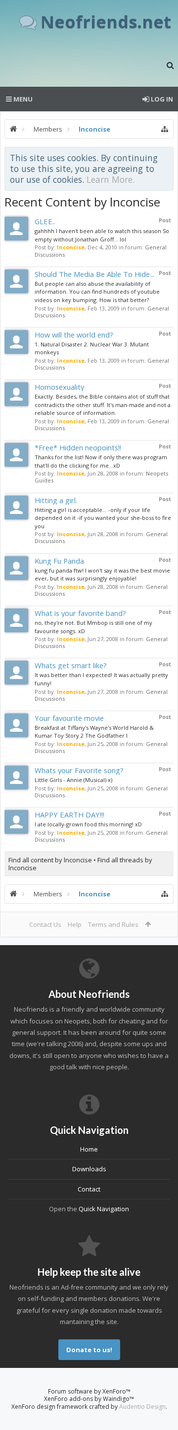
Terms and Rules (113, 924)
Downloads (89, 1168)
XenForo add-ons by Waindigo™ (89, 1399)
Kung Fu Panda (59, 561)
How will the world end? (74, 335)
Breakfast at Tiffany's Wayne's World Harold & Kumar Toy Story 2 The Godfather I (94, 732)
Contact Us (45, 924)
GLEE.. (45, 221)
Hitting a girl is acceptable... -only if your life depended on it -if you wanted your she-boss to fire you (103, 518)
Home (89, 1149)
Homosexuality (59, 387)
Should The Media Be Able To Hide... (94, 274)
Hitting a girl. (56, 500)
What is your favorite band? (80, 613)
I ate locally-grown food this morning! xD (88, 824)
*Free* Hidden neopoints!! (78, 447)
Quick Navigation (104, 1208)
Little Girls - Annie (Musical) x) (73, 779)
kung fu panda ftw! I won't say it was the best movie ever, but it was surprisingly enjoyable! (102, 574)
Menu (22, 99)
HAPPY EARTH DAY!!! (69, 814)
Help (75, 924)
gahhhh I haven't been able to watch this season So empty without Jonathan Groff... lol (102, 235)
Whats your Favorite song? (79, 770)
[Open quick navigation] (164, 129)
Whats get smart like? (71, 665)
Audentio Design (142, 1406)
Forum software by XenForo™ (89, 1391)
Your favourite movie (69, 718)
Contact (89, 1189)
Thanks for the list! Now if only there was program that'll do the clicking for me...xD (101, 461)
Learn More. (110, 179)
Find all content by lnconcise (50, 859)
